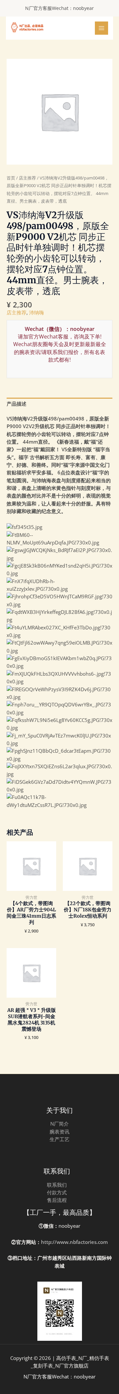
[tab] (59, 404)
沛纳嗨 (36, 312)
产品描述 (16, 403)
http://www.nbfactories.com (74, 1242)
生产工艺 (59, 1139)
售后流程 (57, 1200)
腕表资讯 (59, 1131)
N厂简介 (59, 1123)
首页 (11, 178)
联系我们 (57, 1184)
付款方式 (57, 1192)
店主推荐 (27, 178)
